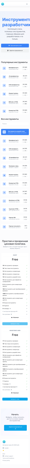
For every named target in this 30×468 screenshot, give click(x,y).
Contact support (8, 456)
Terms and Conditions (8, 458)
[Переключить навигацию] (27, 4)
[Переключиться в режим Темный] (3, 450)
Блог (4, 454)
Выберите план (15, 323)
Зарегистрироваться (16, 50)
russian (6, 448)
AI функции (16, 317)
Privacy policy (6, 460)
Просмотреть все (16, 45)
